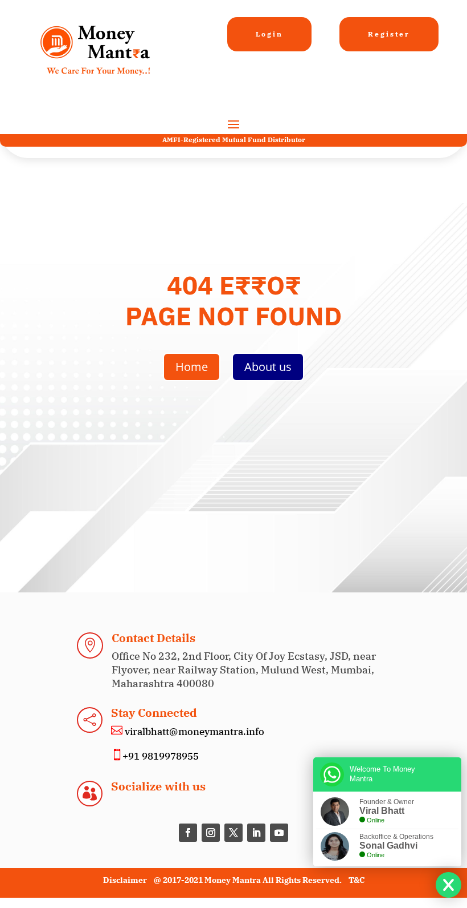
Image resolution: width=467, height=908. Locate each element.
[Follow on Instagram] (211, 833)
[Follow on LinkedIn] (256, 833)
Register (389, 34)
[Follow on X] (233, 833)
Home (191, 366)
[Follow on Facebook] (188, 833)
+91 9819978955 (160, 756)
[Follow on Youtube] (279, 833)
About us (268, 366)
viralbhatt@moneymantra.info (193, 731)
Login (269, 34)
